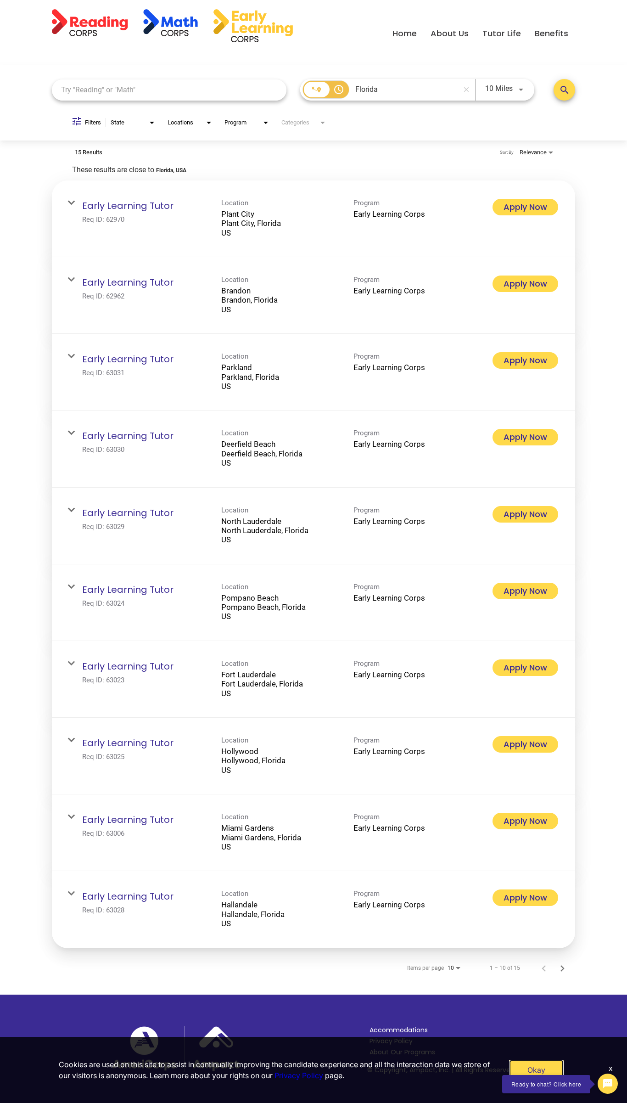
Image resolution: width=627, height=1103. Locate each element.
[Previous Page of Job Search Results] (544, 968)
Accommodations (398, 1030)
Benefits (551, 33)
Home (404, 33)
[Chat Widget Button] (608, 1084)
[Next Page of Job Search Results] (562, 968)
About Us (450, 33)
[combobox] (169, 90)
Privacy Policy (298, 1075)
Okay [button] (536, 1070)
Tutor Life (501, 33)
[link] (313, 218)
